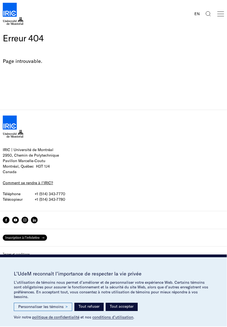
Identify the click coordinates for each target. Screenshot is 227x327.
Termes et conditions (16, 254)
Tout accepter (122, 306)
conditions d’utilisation (112, 317)
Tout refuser (89, 306)
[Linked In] (34, 220)
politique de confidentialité (55, 317)
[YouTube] (15, 220)
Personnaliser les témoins (43, 306)
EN (197, 13)
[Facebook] (6, 220)
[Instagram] (25, 220)
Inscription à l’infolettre (22, 237)
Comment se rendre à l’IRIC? (28, 182)
